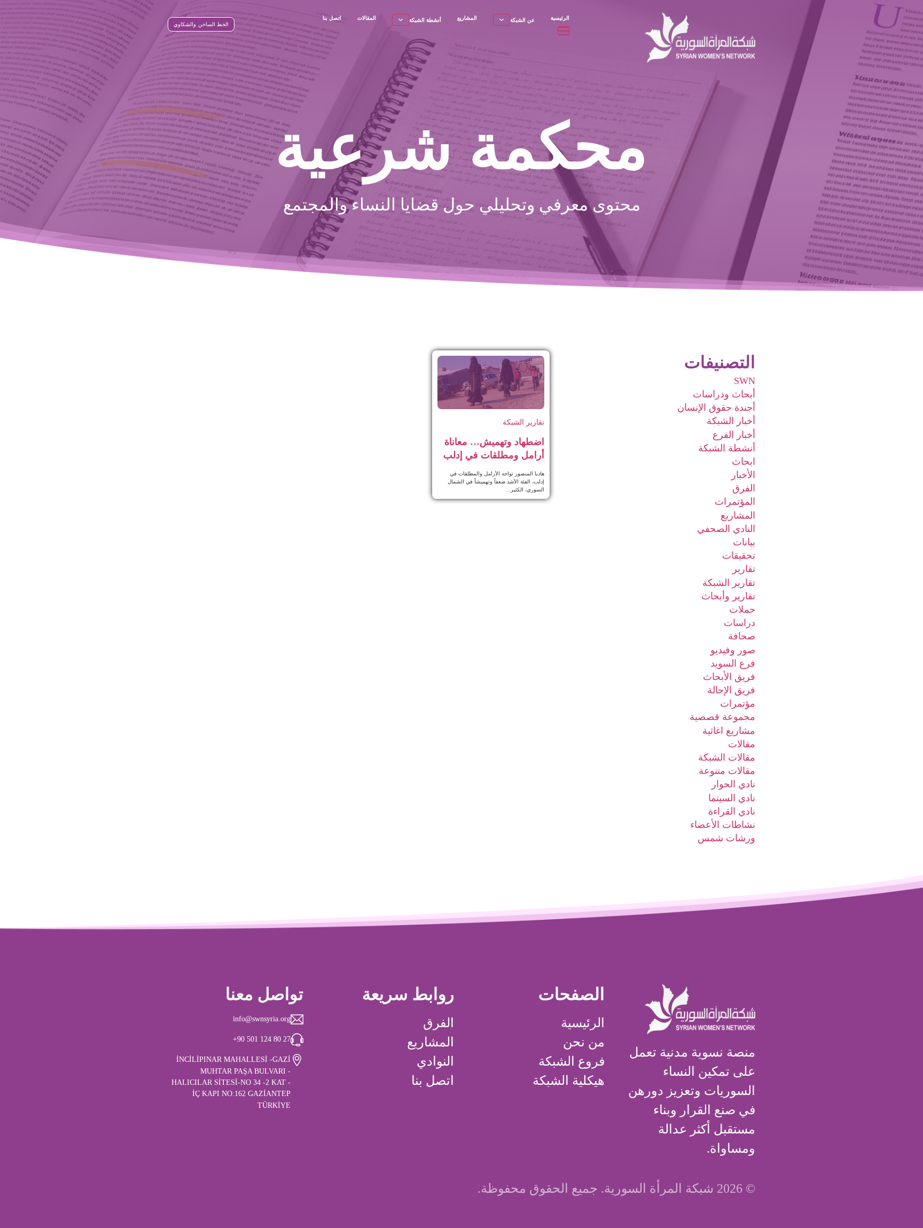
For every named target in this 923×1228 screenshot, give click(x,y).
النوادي (435, 1061)
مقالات (741, 744)
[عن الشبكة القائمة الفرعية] (501, 20)
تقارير (743, 569)
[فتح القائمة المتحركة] (563, 30)
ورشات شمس (726, 838)
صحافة (741, 636)
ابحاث (743, 461)
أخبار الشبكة (731, 421)
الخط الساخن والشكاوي (201, 24)
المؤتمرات (735, 501)
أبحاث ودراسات (724, 394)
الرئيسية (560, 18)
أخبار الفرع (734, 434)
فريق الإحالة (731, 690)
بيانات (744, 542)
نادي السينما (731, 798)
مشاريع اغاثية (728, 730)
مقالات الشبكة (726, 757)
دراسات (739, 622)
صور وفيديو (732, 650)
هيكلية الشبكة (569, 1081)
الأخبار (743, 475)
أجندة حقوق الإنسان (716, 407)
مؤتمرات (737, 703)
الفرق (743, 488)
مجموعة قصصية (722, 716)
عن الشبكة (522, 20)
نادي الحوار (733, 784)
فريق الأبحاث (729, 676)
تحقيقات (738, 555)
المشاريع (467, 18)
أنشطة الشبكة (425, 20)
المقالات (366, 18)
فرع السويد (732, 663)
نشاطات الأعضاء (722, 824)
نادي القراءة (731, 811)
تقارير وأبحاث (728, 596)
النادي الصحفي (726, 528)
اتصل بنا (332, 18)
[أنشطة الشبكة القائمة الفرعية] (400, 20)
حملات (742, 609)
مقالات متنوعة (727, 770)
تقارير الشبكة (728, 582)
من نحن (584, 1042)
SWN (744, 381)
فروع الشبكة (571, 1061)
